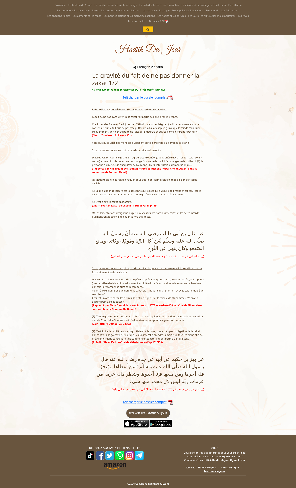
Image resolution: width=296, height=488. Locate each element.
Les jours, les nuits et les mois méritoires (212, 16)
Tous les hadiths (137, 21)
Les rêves (243, 16)
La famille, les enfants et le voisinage (116, 5)
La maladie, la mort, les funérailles (159, 5)
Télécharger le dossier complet (144, 97)
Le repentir (212, 10)
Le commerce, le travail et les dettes (78, 10)
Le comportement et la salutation (120, 10)
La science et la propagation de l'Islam (203, 5)
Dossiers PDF (157, 21)
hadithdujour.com (158, 483)
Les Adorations (230, 10)
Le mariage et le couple (156, 10)
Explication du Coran (80, 5)
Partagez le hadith (149, 67)
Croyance (60, 5)
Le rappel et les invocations (188, 10)
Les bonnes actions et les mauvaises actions (129, 16)
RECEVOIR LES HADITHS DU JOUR (148, 413)
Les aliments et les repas (87, 16)
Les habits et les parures (171, 16)
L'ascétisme (235, 5)
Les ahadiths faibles (58, 16)
